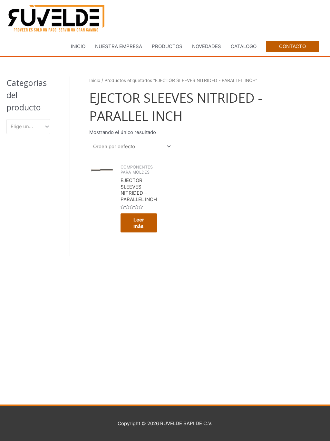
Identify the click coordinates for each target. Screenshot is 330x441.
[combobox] (28, 126)
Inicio (94, 80)
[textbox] (25, 126)
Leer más (138, 223)
